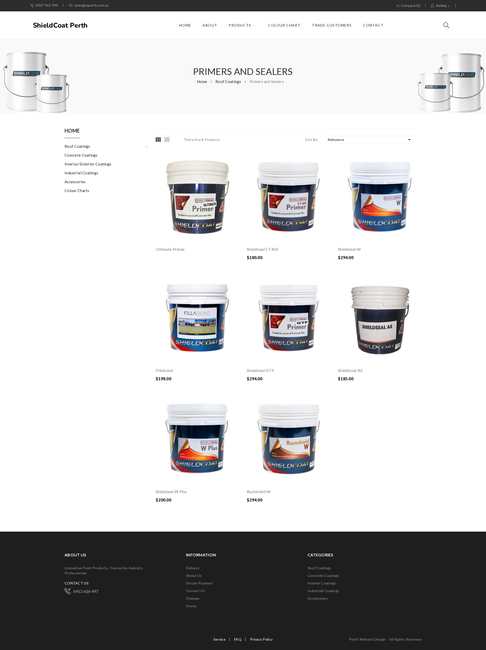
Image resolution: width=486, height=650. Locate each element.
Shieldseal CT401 (262, 249)
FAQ (237, 639)
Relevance (370, 140)
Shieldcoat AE (350, 370)
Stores (191, 606)
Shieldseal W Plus (171, 491)
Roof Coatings (77, 146)
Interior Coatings (322, 583)
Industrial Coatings (81, 173)
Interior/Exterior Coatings (88, 164)
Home (72, 131)
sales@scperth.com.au (91, 5)
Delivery (192, 568)
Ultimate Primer (170, 249)
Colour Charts (77, 190)
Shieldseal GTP (260, 370)
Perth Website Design (368, 639)
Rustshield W (258, 491)
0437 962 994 (46, 5)
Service (219, 639)
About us (194, 575)
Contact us (195, 591)
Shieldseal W (349, 249)
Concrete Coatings (81, 155)
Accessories (75, 181)
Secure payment (199, 583)
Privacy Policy (261, 639)
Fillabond (164, 370)
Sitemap (192, 598)
